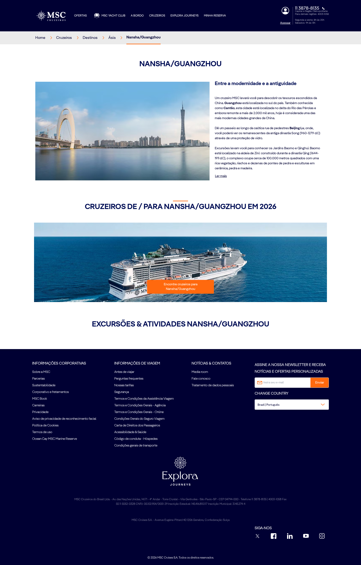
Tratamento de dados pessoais (213, 385)
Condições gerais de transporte (135, 445)
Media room (200, 372)
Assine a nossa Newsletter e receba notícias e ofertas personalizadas (290, 368)
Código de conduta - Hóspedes (136, 439)
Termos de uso (42, 432)
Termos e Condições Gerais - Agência (140, 405)
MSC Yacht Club (113, 15)
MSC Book (39, 398)
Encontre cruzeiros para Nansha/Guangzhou (180, 287)
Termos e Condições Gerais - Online (139, 412)
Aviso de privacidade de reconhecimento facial (64, 419)
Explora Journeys (184, 15)
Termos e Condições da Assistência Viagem (144, 398)
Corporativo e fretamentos (50, 392)
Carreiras (38, 405)
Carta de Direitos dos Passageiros (137, 425)
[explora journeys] (180, 471)
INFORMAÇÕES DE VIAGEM (137, 363)
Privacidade (40, 412)
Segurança (121, 392)
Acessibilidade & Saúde (130, 432)
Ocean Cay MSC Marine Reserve (54, 439)
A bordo (137, 15)
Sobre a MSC (41, 372)
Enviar (319, 382)
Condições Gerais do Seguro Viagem (139, 419)
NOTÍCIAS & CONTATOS (211, 363)
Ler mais (221, 176)
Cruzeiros (157, 15)
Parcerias (38, 378)
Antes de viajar (124, 372)
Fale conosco (201, 378)
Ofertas (80, 15)
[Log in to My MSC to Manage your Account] (285, 10)
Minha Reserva (215, 15)
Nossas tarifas (124, 385)
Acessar (285, 23)
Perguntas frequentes (128, 378)
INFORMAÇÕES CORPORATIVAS (59, 363)
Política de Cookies (45, 425)
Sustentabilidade (43, 385)
